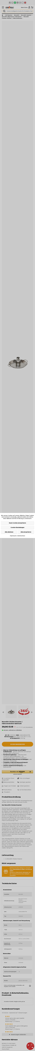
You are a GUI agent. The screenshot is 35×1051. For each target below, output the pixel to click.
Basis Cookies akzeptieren (17, 523)
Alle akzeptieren (26, 532)
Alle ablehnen (9, 532)
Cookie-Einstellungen (17, 527)
